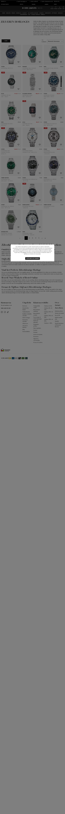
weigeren (24, 252)
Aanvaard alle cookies (32, 258)
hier (21, 251)
